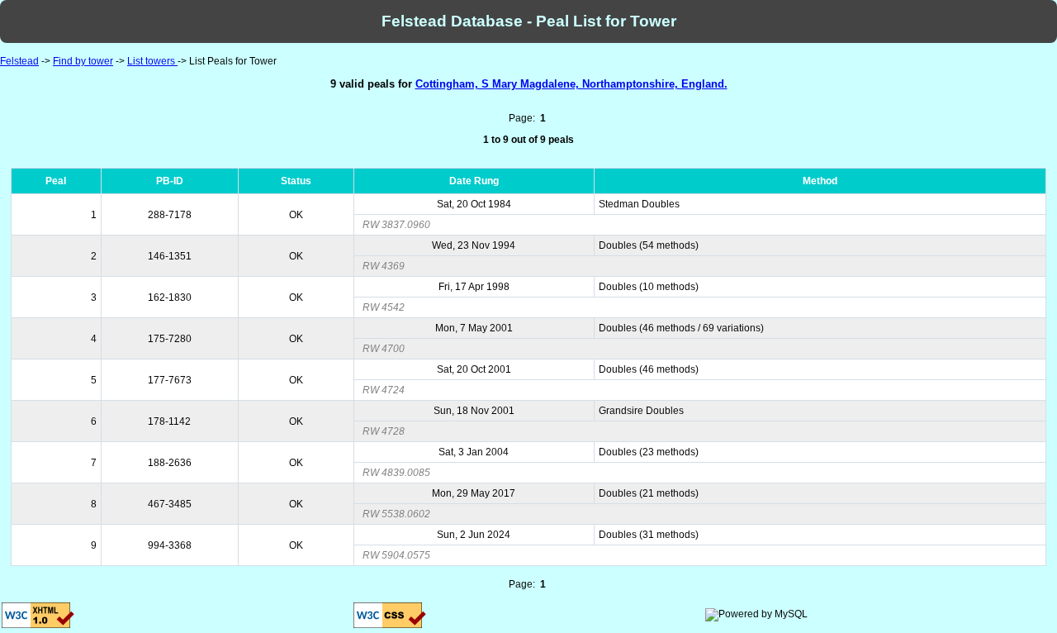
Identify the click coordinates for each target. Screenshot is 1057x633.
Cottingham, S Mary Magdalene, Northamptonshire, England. (571, 84)
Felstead (19, 61)
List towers (152, 61)
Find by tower (83, 61)
